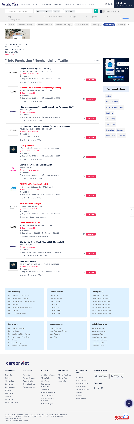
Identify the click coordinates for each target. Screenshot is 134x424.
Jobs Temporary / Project (58, 331)
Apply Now (91, 79)
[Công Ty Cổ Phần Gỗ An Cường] (13, 207)
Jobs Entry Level (13, 331)
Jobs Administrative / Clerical (18, 299)
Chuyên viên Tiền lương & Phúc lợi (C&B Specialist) (42, 242)
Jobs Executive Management (17, 346)
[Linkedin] (98, 388)
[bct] (121, 417)
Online (108, 96)
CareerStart (81, 4)
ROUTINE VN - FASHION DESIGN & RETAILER (36, 71)
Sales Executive (112, 102)
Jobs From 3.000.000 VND (101, 296)
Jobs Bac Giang (55, 310)
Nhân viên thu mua (28, 261)
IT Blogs (8, 390)
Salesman (120, 130)
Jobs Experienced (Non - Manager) (19, 334)
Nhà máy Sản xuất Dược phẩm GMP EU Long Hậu (37, 187)
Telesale (79, 392)
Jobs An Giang (55, 301)
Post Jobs (26, 375)
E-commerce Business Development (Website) (40, 87)
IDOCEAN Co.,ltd (26, 110)
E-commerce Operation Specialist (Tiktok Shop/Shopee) (45, 126)
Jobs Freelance (55, 334)
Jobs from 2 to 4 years (99, 337)
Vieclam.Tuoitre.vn (64, 375)
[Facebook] (94, 388)
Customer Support (47, 404)
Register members (11, 402)
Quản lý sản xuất (27, 145)
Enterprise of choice (112, 11)
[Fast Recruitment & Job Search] (10, 4)
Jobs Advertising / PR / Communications (21, 301)
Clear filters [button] (124, 18)
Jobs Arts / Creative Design (17, 313)
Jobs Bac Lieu (55, 313)
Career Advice (69, 4)
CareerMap (57, 4)
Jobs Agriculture (13, 304)
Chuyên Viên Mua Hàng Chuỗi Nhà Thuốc (37, 165)
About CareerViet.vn (48, 375)
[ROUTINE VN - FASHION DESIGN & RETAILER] (13, 72)
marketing (110, 130)
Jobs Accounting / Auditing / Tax (19, 296)
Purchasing (110, 136)
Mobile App (9, 393)
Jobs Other (53, 337)
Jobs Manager (12, 340)
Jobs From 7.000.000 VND (101, 301)
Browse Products (29, 384)
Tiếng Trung (110, 119)
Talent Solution (28, 381)
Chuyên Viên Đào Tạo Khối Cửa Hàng (35, 68)
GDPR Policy (45, 381)
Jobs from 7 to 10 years (100, 343)
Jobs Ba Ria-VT (55, 304)
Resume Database (29, 378)
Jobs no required (98, 328)
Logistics (109, 113)
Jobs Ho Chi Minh (56, 299)
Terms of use (45, 390)
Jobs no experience (99, 331)
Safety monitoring (82, 389)
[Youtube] (102, 388)
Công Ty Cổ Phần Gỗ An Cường (31, 206)
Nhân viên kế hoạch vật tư (31, 203)
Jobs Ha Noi (54, 296)
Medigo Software (26, 168)
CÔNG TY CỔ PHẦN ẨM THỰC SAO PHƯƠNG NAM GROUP (39, 148)
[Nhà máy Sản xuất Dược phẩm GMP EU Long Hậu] (13, 188)
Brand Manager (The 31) (30, 223)
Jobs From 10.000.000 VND (101, 304)
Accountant (110, 124)
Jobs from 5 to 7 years (99, 340)
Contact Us (62, 381)
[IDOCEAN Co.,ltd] (13, 111)
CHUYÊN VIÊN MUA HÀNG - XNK (34, 184)
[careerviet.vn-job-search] (101, 376)
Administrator (81, 398)
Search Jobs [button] (25, 4)
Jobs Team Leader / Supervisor (18, 337)
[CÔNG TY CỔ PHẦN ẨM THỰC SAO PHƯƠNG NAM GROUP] (13, 149)
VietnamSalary (46, 4)
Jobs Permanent (55, 328)
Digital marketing (82, 383)
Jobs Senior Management (16, 343)
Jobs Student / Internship (16, 328)
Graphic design (81, 386)
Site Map (8, 396)
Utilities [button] (91, 4)
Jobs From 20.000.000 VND (101, 310)
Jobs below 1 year (98, 334)
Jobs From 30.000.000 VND (101, 313)
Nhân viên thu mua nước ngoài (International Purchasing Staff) (47, 107)
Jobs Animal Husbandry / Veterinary (20, 307)
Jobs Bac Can (54, 307)
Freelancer (80, 377)
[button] (84, 80)
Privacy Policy (45, 378)
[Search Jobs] (96, 11)
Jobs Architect (13, 310)
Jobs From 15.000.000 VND (101, 307)
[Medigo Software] (13, 169)
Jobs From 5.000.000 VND (101, 299)
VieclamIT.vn (62, 378)
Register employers (29, 387)
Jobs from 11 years (98, 346)
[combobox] (19, 11)
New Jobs (8, 375)
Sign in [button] (110, 4)
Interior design (81, 380)
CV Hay (35, 4)
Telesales (121, 136)
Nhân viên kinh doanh (114, 107)
